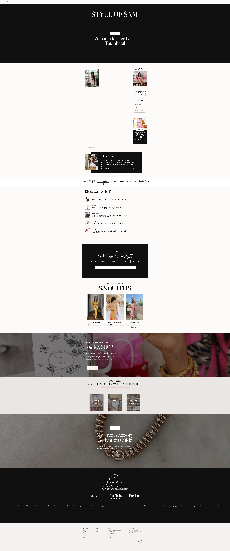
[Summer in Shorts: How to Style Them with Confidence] (87, 222)
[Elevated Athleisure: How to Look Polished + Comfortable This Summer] (87, 230)
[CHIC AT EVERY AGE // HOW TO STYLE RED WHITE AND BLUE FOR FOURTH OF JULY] (87, 215)
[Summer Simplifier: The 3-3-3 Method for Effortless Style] (87, 199)
